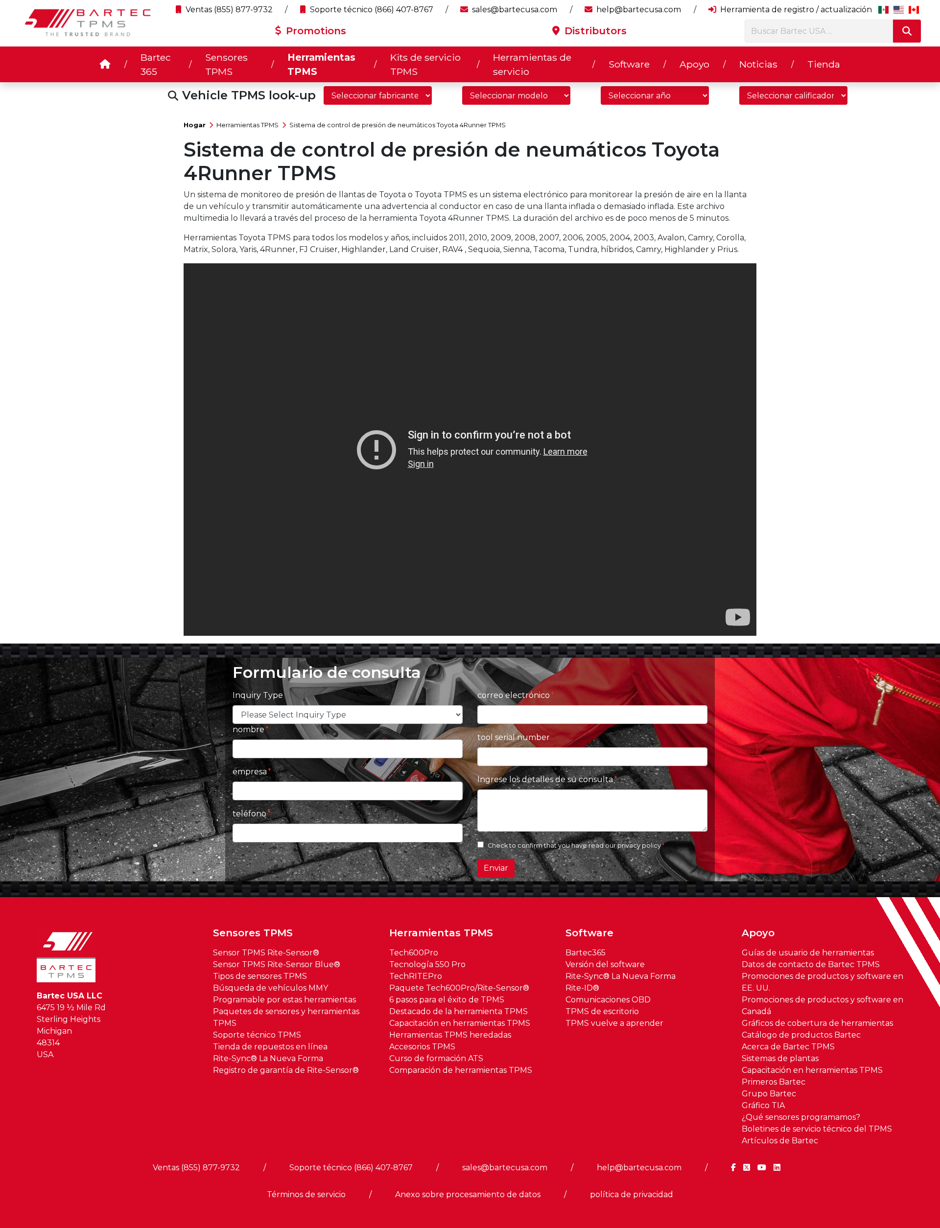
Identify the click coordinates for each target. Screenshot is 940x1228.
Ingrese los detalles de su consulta (545, 779)
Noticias (758, 64)
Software (629, 64)
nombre (248, 729)
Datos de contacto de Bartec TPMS (811, 964)
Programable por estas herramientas (284, 999)
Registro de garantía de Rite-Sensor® (286, 1070)
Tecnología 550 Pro (427, 964)
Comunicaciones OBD (608, 999)
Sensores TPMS (226, 64)
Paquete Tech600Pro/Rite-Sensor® (459, 988)
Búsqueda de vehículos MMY (270, 988)
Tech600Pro (413, 952)
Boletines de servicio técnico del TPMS (817, 1129)
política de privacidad (631, 1194)
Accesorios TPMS (422, 1046)
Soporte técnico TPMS (257, 1035)
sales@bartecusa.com (513, 9)
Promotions (314, 31)
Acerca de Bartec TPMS (788, 1046)
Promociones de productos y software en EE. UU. (822, 982)
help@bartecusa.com (637, 9)
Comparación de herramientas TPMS (460, 1070)
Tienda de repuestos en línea (270, 1046)
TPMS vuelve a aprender (614, 1023)
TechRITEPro (415, 976)
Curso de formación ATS (436, 1058)
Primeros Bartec (773, 1082)
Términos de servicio (306, 1194)
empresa (250, 771)
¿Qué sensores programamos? (801, 1117)
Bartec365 (585, 952)
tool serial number (513, 737)
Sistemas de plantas (780, 1058)
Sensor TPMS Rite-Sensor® (266, 952)
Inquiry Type (258, 695)
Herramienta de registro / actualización (795, 9)
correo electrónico (513, 695)
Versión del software (605, 964)
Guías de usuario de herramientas (808, 952)
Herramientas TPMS (321, 64)
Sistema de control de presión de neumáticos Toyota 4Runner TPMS (397, 125)
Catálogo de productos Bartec (801, 1035)
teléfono (249, 813)
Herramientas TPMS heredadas (450, 1035)
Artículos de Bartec (780, 1140)
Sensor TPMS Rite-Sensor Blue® (276, 964)
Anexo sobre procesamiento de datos (467, 1194)
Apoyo (694, 64)
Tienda (823, 64)
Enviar (496, 868)
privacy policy (639, 845)
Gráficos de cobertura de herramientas (817, 1023)
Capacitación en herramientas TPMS (459, 1023)
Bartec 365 (156, 64)
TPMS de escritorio (602, 1011)
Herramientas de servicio (532, 64)
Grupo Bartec (769, 1093)
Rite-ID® (582, 988)
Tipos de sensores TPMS (260, 976)
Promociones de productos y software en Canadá (822, 1005)
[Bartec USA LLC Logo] (88, 22)
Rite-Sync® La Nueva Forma (268, 1058)
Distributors (594, 31)
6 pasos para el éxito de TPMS (446, 999)
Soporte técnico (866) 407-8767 (370, 9)
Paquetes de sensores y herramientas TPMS (286, 1017)
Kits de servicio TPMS (425, 64)
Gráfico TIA (763, 1105)
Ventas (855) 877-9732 (228, 9)
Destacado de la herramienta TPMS (458, 1011)
